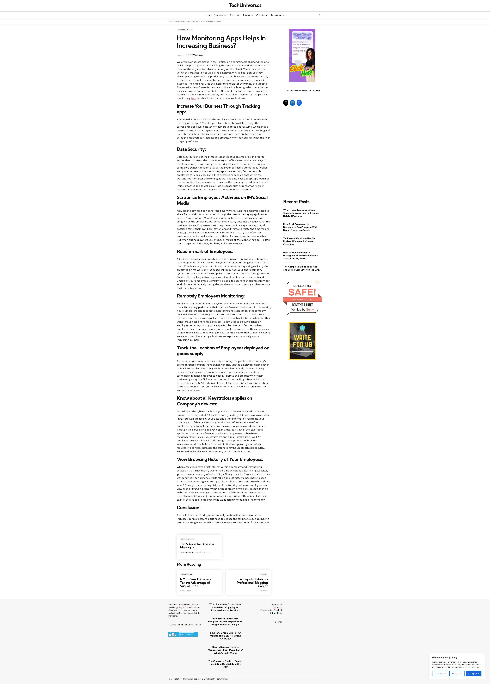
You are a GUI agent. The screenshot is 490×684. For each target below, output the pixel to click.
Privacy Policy (276, 613)
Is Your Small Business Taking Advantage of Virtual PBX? (195, 582)
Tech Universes (194, 54)
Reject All (457, 673)
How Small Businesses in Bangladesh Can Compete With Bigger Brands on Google (300, 227)
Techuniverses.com (185, 604)
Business (181, 30)
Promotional (186, 574)
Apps (193, 98)
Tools (189, 30)
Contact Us (277, 607)
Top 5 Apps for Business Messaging (197, 545)
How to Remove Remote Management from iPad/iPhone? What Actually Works (300, 255)
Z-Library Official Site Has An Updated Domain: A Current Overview (299, 241)
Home (170, 21)
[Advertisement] (302, 150)
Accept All (473, 673)
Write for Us (276, 604)
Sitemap (278, 621)
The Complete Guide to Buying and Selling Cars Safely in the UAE (301, 268)
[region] (457, 666)
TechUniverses (245, 5)
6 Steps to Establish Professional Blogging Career (252, 582)
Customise (440, 673)
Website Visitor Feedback (271, 610)
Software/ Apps (187, 539)
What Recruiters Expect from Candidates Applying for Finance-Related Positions (301, 212)
